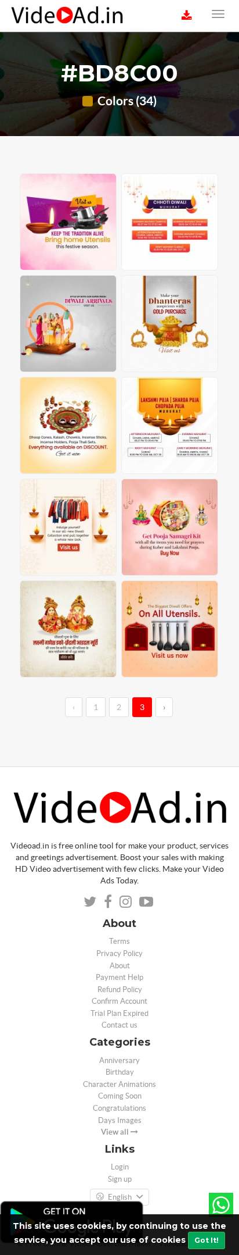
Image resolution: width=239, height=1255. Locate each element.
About (120, 965)
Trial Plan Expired (119, 1013)
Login (120, 1167)
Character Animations (119, 1084)
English (119, 1197)
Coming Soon (120, 1096)
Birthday (120, 1072)
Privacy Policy (119, 953)
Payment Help (119, 977)
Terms (119, 941)
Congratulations (119, 1108)
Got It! (206, 1240)
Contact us (119, 1025)
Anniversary (119, 1060)
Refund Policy (119, 989)
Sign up (120, 1179)
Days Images (120, 1120)
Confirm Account (119, 1001)
